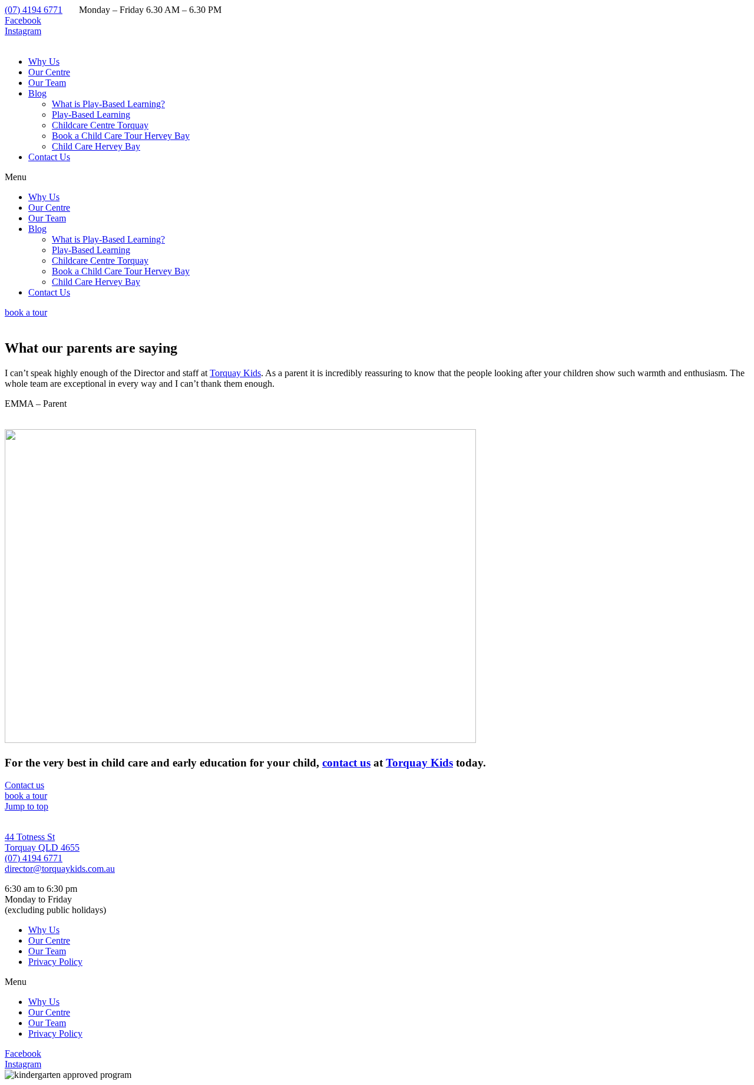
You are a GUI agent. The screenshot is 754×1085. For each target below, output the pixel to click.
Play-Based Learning (91, 115)
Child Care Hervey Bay (96, 146)
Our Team (47, 83)
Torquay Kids (235, 373)
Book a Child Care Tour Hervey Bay (121, 136)
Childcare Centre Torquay (100, 125)
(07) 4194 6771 (33, 10)
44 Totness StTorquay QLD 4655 (42, 842)
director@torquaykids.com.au (60, 869)
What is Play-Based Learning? (108, 104)
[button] (377, 177)
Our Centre (49, 72)
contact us (346, 762)
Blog (37, 93)
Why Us (43, 62)
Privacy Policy (55, 962)
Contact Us (49, 157)
